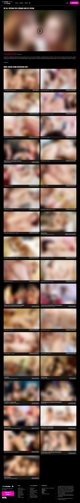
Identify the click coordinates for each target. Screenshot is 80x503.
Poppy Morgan (51, 452)
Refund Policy (20, 492)
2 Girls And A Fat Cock (45, 378)
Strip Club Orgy (43, 403)
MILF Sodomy (36, 90)
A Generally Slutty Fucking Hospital (47, 428)
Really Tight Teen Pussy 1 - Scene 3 (10, 113)
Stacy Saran (7, 161)
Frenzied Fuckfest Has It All (45, 453)
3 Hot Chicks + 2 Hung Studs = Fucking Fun (11, 403)
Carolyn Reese (44, 452)
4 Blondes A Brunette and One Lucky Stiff (48, 306)
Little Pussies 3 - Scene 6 (8, 137)
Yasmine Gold (44, 377)
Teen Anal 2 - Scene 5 (44, 185)
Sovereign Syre (10, 54)
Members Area (20, 488)
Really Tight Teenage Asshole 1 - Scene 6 (48, 209)
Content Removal (21, 493)
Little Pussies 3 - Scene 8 (8, 209)
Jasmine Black (13, 161)
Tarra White (6, 402)
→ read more (6, 59)
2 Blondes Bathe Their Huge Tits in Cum (11, 378)
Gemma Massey (44, 402)
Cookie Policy (20, 491)
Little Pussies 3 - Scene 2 (45, 137)
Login (67, 3)
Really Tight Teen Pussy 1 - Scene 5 (47, 113)
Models (21, 3)
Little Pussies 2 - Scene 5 (45, 330)
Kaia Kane (19, 161)
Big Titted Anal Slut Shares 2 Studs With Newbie (12, 428)
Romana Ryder (58, 452)
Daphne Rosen (7, 427)
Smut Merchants (35, 403)
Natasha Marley (50, 305)
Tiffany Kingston (58, 305)
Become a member (8, 493)
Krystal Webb (51, 402)
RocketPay (44, 490)
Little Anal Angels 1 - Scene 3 (9, 353)
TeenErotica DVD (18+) (70, 90)
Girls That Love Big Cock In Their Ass (47, 234)
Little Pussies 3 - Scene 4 (45, 160)
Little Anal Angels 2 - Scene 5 (46, 353)
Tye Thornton (44, 305)
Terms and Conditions (21, 489)
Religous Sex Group (7, 162)
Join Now (74, 3)
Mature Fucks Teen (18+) (70, 234)
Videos (26, 3)
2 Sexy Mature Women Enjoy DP (9, 90)
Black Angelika (21, 305)
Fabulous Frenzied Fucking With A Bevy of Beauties (13, 306)
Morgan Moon (44, 233)
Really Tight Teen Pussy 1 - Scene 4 (47, 90)
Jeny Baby (6, 377)
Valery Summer (13, 305)
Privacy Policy (20, 490)
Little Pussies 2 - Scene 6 (8, 330)
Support (19, 496)
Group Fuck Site (35, 162)
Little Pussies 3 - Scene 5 (8, 185)
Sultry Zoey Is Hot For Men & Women (10, 478)
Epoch (43, 491)
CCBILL (43, 492)
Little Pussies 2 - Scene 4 (8, 281)
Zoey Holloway (7, 477)
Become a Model (20, 497)
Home (16, 3)
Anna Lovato (7, 305)
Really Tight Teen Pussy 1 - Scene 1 (47, 281)
